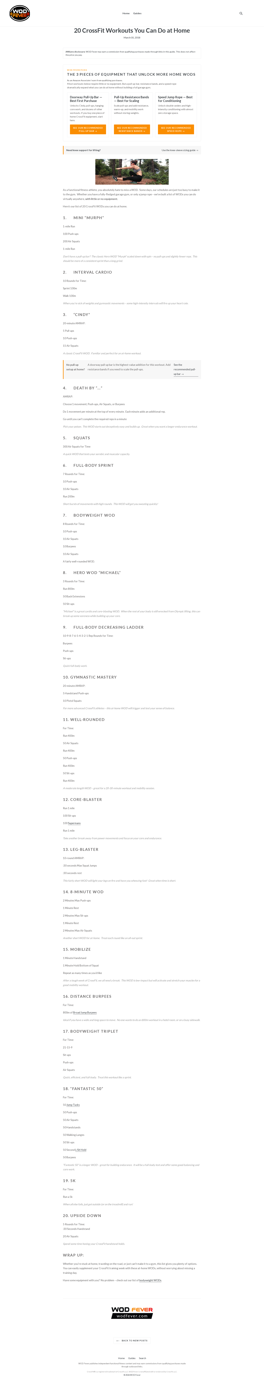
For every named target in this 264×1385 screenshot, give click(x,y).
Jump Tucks (73, 1104)
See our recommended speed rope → (176, 129)
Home (126, 13)
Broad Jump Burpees (85, 1012)
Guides (137, 13)
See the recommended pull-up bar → (185, 369)
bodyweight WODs (150, 1280)
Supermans (74, 823)
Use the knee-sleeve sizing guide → (180, 150)
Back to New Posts (134, 1340)
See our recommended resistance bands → (132, 129)
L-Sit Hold (80, 1149)
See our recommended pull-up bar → (88, 129)
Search (142, 1358)
